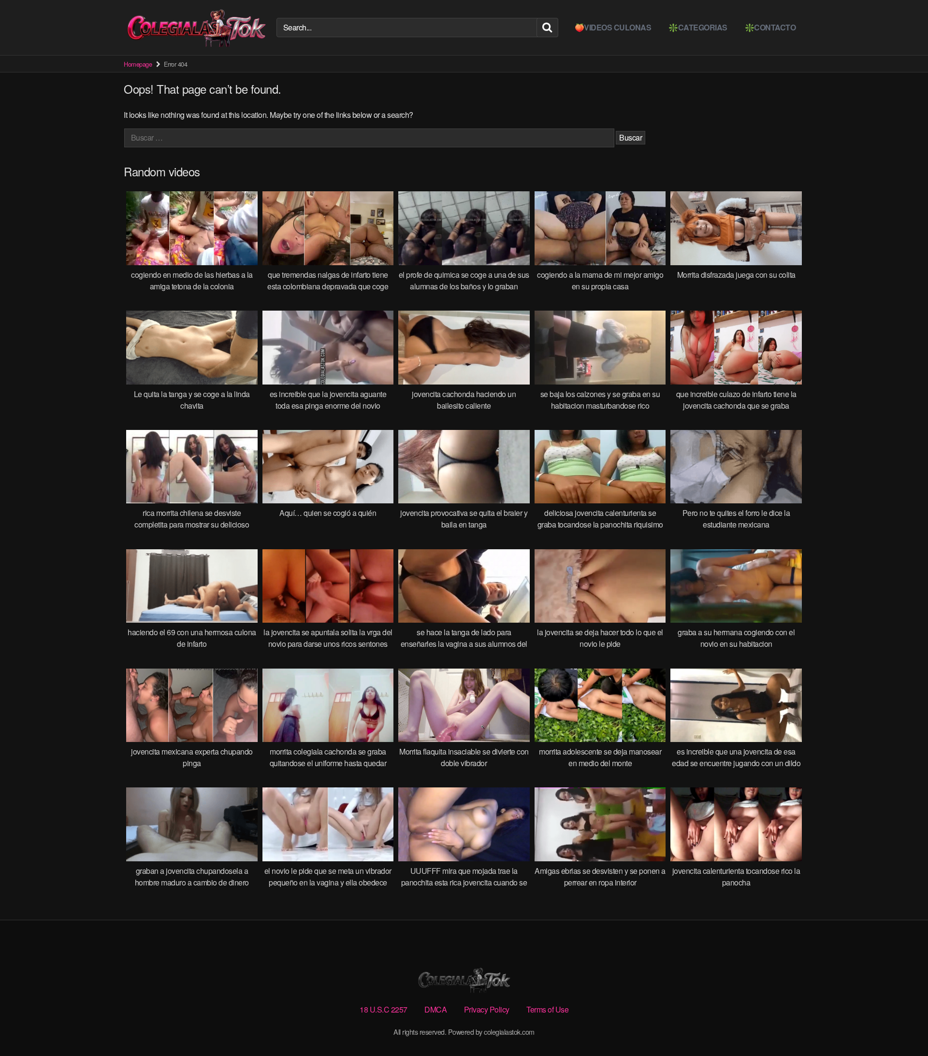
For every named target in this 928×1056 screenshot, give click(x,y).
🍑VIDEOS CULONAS (613, 27)
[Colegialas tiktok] (196, 27)
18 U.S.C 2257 (383, 1009)
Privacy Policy (486, 1009)
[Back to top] (901, 1025)
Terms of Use (547, 1009)
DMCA (435, 1009)
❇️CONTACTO (770, 27)
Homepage (138, 64)
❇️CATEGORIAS (697, 27)
